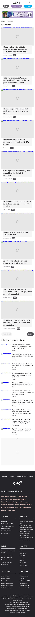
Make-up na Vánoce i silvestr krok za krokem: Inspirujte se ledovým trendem (17, 204)
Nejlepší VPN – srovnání (7, 585)
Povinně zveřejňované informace (17, 612)
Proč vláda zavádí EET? (6, 557)
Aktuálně (4, 517)
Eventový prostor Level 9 (14, 507)
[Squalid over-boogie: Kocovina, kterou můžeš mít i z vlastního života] (6, 432)
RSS (25, 476)
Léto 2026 (23, 517)
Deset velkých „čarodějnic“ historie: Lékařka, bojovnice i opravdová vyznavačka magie (15, 49)
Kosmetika (10, 21)
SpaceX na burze (5, 576)
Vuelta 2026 (11, 510)
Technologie (5, 571)
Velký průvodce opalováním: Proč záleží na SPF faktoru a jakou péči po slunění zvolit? (17, 322)
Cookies (27, 606)
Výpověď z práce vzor (6, 562)
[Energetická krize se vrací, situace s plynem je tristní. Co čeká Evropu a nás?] (6, 357)
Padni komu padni (5, 559)
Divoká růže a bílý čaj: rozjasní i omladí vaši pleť (16, 233)
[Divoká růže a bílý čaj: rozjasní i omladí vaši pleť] (17, 222)
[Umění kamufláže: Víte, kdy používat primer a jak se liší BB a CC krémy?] (17, 129)
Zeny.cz (3, 21)
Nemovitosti (10, 502)
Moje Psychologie (6, 496)
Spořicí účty (22, 578)
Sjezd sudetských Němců (7, 555)
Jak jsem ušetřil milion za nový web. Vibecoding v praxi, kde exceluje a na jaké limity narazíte (23, 402)
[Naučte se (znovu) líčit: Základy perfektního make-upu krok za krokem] (17, 98)
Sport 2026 (24, 546)
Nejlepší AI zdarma (5, 580)
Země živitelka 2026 (25, 588)
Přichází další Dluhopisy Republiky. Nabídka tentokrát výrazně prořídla (22, 383)
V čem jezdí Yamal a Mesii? (7, 526)
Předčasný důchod (24, 576)
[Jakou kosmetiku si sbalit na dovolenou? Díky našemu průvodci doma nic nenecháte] (17, 279)
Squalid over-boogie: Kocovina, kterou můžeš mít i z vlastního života (21, 430)
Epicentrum (4, 521)
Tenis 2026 (22, 558)
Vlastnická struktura (22, 608)
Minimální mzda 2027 (25, 585)
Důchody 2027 (23, 583)
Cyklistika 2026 (23, 565)
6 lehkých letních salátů (25, 540)
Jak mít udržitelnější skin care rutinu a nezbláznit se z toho (15, 262)
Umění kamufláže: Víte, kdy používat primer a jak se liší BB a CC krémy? (16, 142)
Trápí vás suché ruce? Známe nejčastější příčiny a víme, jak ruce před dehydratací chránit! (17, 80)
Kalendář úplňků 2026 (6, 531)
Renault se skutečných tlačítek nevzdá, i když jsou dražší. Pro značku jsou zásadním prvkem (21, 421)
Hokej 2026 (22, 555)
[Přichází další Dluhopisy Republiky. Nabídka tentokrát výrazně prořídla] (6, 385)
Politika (4, 546)
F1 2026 (22, 560)
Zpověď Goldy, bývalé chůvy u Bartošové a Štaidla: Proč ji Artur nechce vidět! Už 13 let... (22, 346)
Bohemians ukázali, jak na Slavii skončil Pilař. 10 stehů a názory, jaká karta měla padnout (23, 392)
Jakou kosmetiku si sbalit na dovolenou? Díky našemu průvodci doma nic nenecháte (17, 291)
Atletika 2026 (23, 562)
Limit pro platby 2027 (25, 580)
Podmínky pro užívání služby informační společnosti (17, 604)
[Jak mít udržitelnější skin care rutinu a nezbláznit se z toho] (17, 250)
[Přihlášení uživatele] (29, 2)
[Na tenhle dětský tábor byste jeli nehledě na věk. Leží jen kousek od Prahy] (6, 367)
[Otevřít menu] (32, 2)
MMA (21, 551)
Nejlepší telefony (5, 578)
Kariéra (31, 476)
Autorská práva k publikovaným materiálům (17, 602)
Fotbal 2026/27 (23, 553)
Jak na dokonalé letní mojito (26, 537)
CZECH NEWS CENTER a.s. (24, 595)
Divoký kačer (4, 564)
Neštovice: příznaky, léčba (7, 523)
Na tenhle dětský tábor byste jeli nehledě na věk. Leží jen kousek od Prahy (22, 365)
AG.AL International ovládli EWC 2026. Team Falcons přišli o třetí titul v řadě (22, 375)
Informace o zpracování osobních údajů (15, 606)
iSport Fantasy (10, 499)
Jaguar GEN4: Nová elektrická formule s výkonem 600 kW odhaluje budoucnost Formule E (21, 411)
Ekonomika (24, 571)
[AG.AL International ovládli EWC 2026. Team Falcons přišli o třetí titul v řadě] (6, 376)
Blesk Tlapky (17, 496)
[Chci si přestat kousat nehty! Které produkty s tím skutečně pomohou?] (17, 160)
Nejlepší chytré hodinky (7, 583)
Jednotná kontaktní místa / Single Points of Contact (17, 610)
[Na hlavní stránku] (17, 2)
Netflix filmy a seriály (6, 588)
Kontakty (4, 476)
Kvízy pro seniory (5, 528)
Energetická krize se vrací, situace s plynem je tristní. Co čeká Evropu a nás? (22, 356)
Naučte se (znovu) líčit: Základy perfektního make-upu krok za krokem (16, 111)
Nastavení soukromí (12, 608)
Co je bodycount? (5, 533)
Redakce (12, 476)
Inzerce (19, 476)
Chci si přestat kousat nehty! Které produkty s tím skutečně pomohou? (17, 173)
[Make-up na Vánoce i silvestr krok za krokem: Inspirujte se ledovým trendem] (17, 191)
